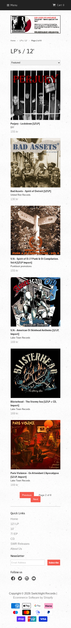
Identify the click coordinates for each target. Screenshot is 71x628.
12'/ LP (15, 523)
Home (14, 519)
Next (35, 499)
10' (12, 528)
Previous (27, 495)
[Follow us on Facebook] (13, 579)
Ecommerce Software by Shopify (33, 597)
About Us (16, 548)
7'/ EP (14, 533)
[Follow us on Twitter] (20, 579)
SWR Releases (20, 543)
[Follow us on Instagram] (27, 579)
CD (13, 538)
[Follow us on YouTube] (34, 579)
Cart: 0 (60, 5)
